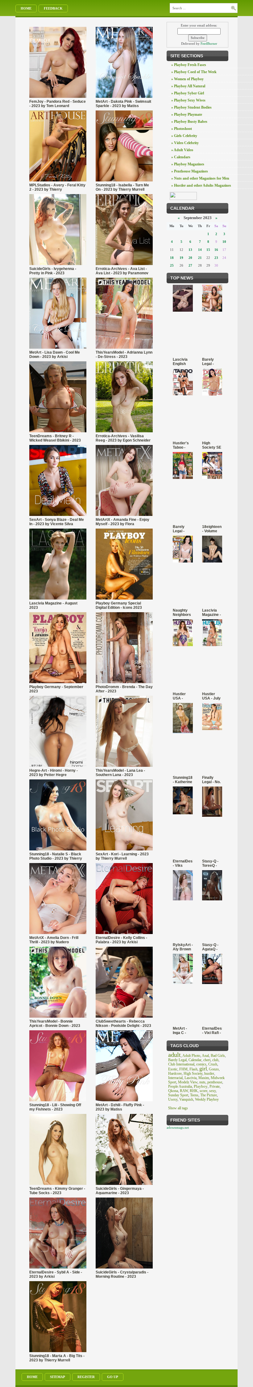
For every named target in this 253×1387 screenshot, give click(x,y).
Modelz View (187, 1082)
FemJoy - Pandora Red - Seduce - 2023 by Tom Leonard (57, 103)
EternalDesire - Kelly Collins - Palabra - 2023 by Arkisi (121, 940)
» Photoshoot (181, 129)
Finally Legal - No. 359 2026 (211, 779)
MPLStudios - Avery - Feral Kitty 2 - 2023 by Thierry (57, 187)
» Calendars (180, 157)
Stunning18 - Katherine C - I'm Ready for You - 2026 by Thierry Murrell (183, 779)
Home (26, 8)
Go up (112, 1377)
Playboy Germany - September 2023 (56, 689)
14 (200, 249)
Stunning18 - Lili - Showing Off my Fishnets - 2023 (55, 1107)
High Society (193, 1073)
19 (181, 258)
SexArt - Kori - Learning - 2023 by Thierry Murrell (122, 856)
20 (190, 258)
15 (208, 249)
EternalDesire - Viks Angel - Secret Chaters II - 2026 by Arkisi (183, 863)
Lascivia (191, 1078)
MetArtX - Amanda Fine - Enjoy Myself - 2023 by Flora (122, 521)
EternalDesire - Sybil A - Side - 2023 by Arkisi (55, 1274)
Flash (193, 1069)
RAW (184, 1091)
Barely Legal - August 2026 (208, 361)
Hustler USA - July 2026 (211, 696)
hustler (209, 1073)
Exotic (172, 1069)
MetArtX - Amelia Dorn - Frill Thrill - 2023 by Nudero (53, 940)
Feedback (53, 8)
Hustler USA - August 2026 (179, 696)
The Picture (208, 1095)
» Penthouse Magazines (189, 171)
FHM (183, 1069)
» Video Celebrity (185, 143)
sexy (212, 1091)
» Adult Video (182, 150)
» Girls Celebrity (184, 136)
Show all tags (178, 1108)
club (215, 1060)
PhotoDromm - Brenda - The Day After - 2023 (124, 689)
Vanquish (186, 1099)
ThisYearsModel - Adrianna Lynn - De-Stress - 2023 (124, 354)
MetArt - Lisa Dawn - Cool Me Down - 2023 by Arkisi (54, 354)
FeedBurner (209, 43)
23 (216, 258)
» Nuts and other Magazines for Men (200, 178)
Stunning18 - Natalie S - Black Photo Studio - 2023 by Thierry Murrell (55, 856)
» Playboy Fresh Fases (188, 65)
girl (203, 1068)
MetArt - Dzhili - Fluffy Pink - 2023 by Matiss (120, 1107)
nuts (202, 1082)
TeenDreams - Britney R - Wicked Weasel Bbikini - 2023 (55, 438)
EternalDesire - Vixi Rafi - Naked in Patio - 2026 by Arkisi (212, 1030)
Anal (205, 1055)
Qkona (173, 1091)
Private (214, 1086)
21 (200, 258)
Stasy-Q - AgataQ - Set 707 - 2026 (210, 947)
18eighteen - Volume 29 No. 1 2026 (212, 529)
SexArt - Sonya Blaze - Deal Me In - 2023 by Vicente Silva (56, 521)
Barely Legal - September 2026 (182, 529)
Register (86, 1377)
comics (201, 1064)
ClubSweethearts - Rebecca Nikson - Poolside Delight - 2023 (123, 1023)
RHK (194, 1091)
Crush (212, 1064)
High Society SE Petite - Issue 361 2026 (211, 445)
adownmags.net (178, 1127)
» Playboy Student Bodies (191, 107)
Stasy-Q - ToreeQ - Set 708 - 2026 (210, 863)
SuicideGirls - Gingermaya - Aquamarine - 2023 (120, 1190)
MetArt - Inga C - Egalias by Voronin (182, 1030)
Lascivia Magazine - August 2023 (53, 605)
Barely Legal (177, 1060)
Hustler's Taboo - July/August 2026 (183, 445)
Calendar (195, 1060)
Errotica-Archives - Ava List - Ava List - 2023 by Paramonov (122, 271)
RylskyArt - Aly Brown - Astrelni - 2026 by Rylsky (183, 947)
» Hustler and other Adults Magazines (201, 185)
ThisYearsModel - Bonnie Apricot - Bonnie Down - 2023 (54, 1023)
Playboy (201, 1086)
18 (172, 258)
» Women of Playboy (187, 79)
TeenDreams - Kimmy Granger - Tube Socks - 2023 (57, 1190)
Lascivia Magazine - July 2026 (211, 612)
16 (216, 249)
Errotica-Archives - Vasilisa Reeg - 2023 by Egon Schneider (123, 438)
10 (224, 241)
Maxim (203, 1078)
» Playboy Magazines (187, 164)
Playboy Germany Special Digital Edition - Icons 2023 (119, 605)
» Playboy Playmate (186, 114)
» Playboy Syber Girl (187, 93)
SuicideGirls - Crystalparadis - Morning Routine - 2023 (122, 1274)
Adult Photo (191, 1055)
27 (190, 265)
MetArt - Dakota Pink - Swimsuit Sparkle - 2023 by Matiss (123, 103)
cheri (206, 1060)
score (203, 1091)
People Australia (180, 1086)
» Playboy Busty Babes (189, 121)
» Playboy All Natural (188, 86)
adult (174, 1054)
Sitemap (57, 1377)
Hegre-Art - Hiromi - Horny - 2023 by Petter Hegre (53, 772)
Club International (181, 1064)
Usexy (172, 1099)
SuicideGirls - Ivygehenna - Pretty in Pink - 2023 (52, 271)
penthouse (214, 1082)
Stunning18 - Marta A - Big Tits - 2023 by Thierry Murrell (57, 1358)
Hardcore (175, 1073)
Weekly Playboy (207, 1099)
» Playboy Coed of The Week (194, 72)
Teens (194, 1095)
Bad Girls (218, 1055)
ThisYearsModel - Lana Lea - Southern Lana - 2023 (120, 772)
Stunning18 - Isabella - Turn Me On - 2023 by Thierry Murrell (122, 187)
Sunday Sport (178, 1095)
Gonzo (214, 1069)
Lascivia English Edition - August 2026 (180, 361)
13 (190, 249)
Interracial (175, 1078)
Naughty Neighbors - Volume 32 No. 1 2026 (182, 612)
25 (172, 265)
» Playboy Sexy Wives (188, 100)
